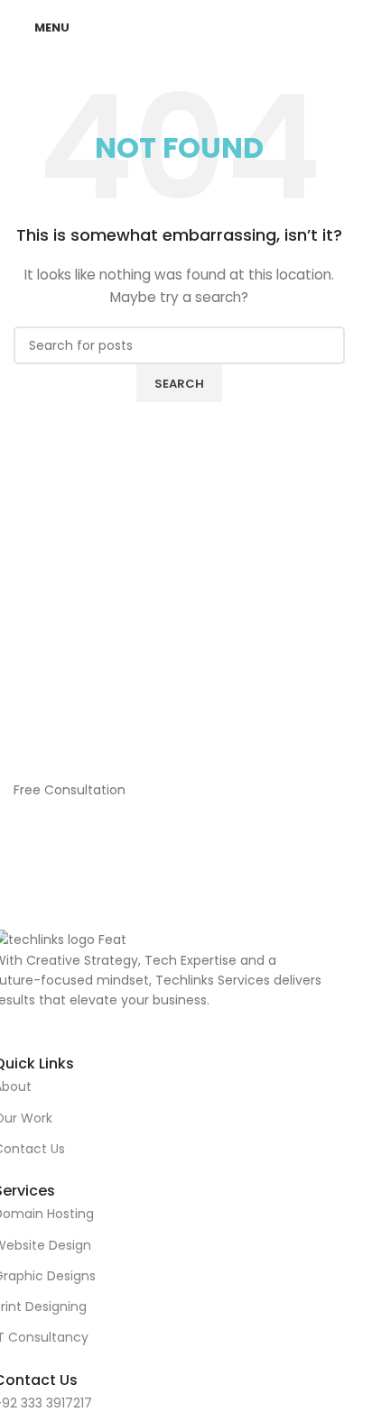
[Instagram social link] (147, 1024)
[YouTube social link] (170, 1024)
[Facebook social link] (124, 1024)
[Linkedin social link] (192, 1024)
